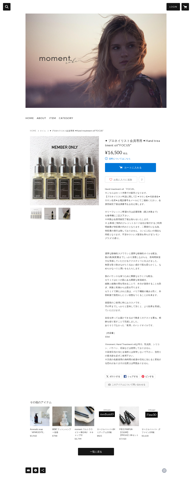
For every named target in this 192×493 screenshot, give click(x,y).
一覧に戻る (96, 451)
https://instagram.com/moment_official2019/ (164, 470)
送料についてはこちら (119, 158)
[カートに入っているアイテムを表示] (185, 7)
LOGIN (173, 6)
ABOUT (41, 118)
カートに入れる (133, 167)
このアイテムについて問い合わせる (128, 384)
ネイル (43, 130)
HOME (30, 118)
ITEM (52, 118)
